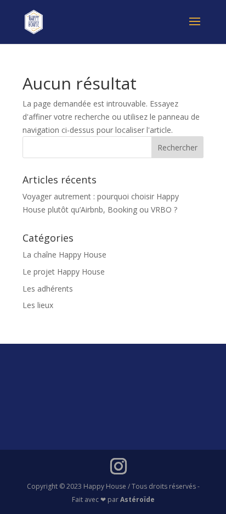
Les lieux (37, 305)
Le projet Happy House (63, 271)
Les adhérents (47, 288)
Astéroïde (137, 499)
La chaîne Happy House (64, 254)
